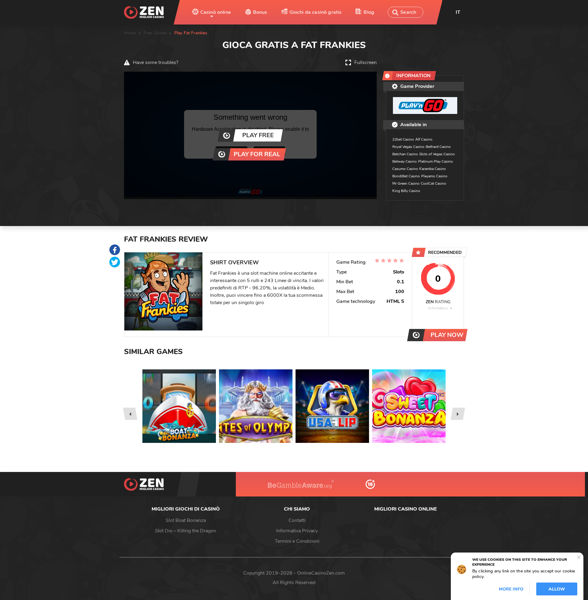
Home (130, 33)
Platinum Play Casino (435, 161)
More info (511, 589)
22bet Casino (403, 139)
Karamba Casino (432, 169)
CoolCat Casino (433, 183)
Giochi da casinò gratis (315, 12)
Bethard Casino (438, 147)
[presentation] (130, 414)
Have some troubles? (155, 62)
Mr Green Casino (406, 183)
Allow (556, 589)
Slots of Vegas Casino (437, 154)
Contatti (297, 520)
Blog (369, 12)
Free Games (155, 33)
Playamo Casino (434, 176)
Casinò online (215, 12)
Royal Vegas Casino (408, 147)
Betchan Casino (405, 154)
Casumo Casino (405, 169)
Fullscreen (365, 62)
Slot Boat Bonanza (186, 520)
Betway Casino (404, 161)
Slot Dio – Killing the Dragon (185, 530)
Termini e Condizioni (297, 541)
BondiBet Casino (406, 176)
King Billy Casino (406, 191)
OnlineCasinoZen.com (321, 573)
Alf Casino (423, 139)
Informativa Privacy (297, 530)
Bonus (260, 12)
